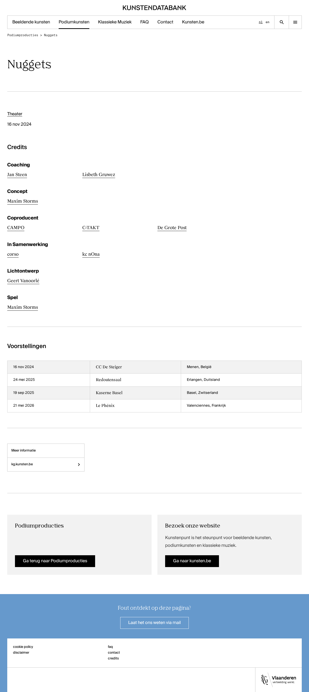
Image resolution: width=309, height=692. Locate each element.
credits (113, 658)
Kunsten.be (193, 22)
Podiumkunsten (74, 22)
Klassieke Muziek (115, 22)
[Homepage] (154, 7)
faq (110, 647)
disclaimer (21, 652)
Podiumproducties (22, 35)
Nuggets (50, 35)
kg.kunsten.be (22, 464)
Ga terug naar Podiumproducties (55, 561)
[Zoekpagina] (281, 22)
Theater (14, 114)
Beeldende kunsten (31, 22)
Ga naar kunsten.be (192, 561)
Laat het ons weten (154, 623)
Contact (165, 22)
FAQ (144, 22)
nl (261, 22)
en (267, 22)
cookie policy (23, 647)
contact (114, 652)
